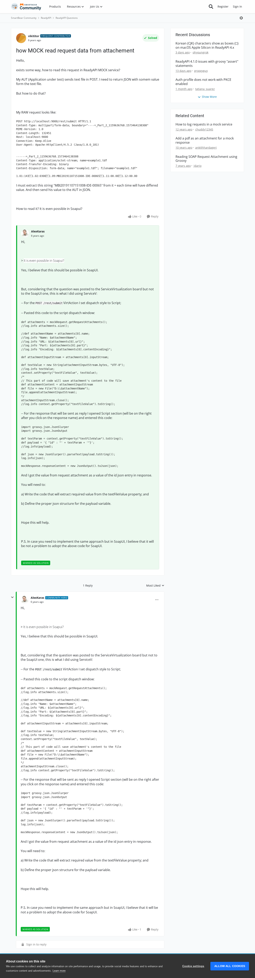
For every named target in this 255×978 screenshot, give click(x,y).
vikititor (33, 36)
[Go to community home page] (26, 6)
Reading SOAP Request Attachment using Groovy (206, 159)
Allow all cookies (229, 966)
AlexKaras (38, 231)
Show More (209, 97)
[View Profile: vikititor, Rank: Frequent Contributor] (21, 38)
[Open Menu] (241, 18)
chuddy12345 (204, 129)
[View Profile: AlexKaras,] (25, 233)
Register (223, 6)
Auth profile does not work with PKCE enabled (203, 82)
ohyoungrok (200, 52)
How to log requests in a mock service (204, 124)
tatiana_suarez (205, 89)
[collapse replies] (12, 597)
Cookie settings (193, 966)
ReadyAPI (46, 18)
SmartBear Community (23, 18)
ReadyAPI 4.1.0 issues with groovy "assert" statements (207, 63)
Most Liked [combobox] (155, 586)
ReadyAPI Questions (67, 18)
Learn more (59, 970)
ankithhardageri (206, 147)
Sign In (237, 6)
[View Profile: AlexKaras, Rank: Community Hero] (25, 600)
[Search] (211, 6)
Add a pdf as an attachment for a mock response (205, 140)
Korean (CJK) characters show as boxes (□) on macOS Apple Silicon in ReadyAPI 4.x (207, 45)
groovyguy (201, 71)
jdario (197, 166)
